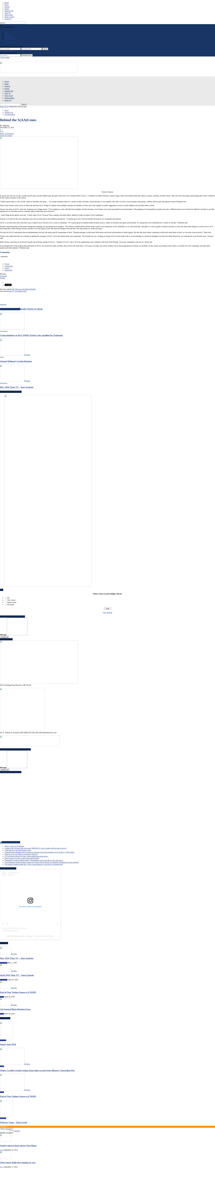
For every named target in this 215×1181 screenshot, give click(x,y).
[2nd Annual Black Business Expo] (8, 1005)
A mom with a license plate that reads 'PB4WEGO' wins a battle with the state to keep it (35, 848)
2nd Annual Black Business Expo (15, 1009)
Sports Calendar (10, 39)
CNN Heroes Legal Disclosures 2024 (17, 850)
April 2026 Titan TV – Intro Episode (17, 975)
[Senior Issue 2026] (6, 1038)
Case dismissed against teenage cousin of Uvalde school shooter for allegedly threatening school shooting (41, 862)
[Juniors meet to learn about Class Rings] (5, 1141)
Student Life (8, 11)
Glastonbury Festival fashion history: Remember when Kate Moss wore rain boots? (33, 860)
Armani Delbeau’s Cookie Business (16, 361)
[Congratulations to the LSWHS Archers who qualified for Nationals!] (12, 329)
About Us (7, 19)
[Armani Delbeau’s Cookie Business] (15, 355)
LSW (6, 33)
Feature (7, 7)
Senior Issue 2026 (8, 1044)
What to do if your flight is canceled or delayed (21, 854)
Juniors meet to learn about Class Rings (18, 1145)
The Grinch (11, 600)
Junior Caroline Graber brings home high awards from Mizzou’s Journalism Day (37, 1070)
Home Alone (11, 602)
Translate (16, 1131)
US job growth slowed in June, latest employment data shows (26, 856)
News (6, 5)
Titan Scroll (8, 15)
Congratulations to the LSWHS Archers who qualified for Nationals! (31, 335)
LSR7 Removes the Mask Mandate (23, 289)
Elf (8, 598)
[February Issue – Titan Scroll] (6, 1116)
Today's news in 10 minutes (14, 846)
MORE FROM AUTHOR (31, 309)
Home (6, 3)
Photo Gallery (9, 17)
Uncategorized (9, 114)
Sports (6, 9)
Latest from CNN (13, 842)
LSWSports (8, 266)
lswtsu (29, 936)
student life (8, 270)
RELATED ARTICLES (10, 309)
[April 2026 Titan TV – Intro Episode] (8, 971)
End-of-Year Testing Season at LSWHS (18, 992)
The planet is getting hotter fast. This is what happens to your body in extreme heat (33, 864)
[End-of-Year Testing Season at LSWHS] (8, 988)
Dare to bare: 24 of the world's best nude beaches (21, 858)
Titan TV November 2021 (17, 291)
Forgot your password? (8, 51)
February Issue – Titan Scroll (13, 1122)
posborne (6, 125)
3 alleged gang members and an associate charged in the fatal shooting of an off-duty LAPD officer (39, 852)
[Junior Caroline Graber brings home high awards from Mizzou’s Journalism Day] (15, 1064)
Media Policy (9, 37)
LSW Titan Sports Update (16, 936)
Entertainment (3, 383)
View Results (107, 613)
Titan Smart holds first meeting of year (18, 1162)
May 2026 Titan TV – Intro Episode (16, 387)
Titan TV (7, 13)
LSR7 (6, 35)
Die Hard (10, 605)
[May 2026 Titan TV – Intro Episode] (15, 381)
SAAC (6, 268)
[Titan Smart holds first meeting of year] (5, 1158)
